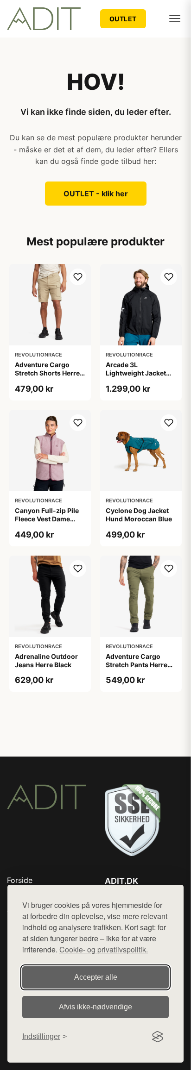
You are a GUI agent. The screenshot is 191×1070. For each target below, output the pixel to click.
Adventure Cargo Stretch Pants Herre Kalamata (136, 664)
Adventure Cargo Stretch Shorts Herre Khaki (47, 373)
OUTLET (123, 19)
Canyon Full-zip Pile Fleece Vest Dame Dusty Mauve (47, 519)
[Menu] (175, 18)
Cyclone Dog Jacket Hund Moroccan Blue (139, 515)
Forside (19, 880)
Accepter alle (95, 977)
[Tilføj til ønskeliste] (78, 277)
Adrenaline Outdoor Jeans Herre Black (46, 660)
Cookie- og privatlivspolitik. (103, 949)
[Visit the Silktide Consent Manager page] (157, 1037)
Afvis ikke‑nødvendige (95, 1007)
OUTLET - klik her (96, 193)
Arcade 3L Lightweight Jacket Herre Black (136, 373)
